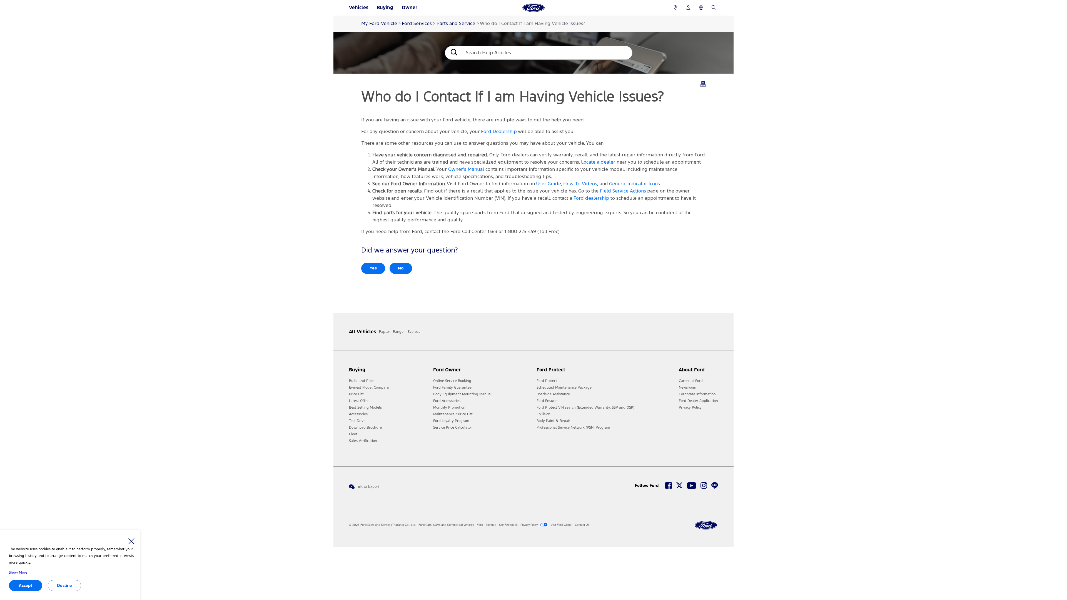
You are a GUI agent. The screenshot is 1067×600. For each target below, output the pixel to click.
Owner (409, 7)
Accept (25, 585)
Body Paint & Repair (553, 421)
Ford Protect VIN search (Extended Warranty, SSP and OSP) (585, 407)
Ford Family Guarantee (452, 387)
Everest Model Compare (369, 387)
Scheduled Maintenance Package (564, 387)
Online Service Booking (452, 381)
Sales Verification (363, 441)
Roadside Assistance (553, 394)
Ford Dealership (499, 132)
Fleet (353, 434)
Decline (64, 585)
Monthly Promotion (449, 407)
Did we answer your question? (409, 250)
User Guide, (549, 184)
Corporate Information (697, 394)
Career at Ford (691, 381)
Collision (543, 414)
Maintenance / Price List (453, 414)
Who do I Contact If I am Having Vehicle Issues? (532, 24)
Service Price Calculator (452, 427)
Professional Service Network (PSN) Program (573, 427)
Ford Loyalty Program (451, 421)
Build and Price (361, 381)
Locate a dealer (598, 162)
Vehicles (358, 7)
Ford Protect (547, 381)
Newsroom (687, 387)
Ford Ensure (547, 401)
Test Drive (357, 421)
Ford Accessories (446, 401)
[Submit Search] (453, 53)
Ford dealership (591, 198)
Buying (385, 7)
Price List (356, 394)
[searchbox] (547, 52)
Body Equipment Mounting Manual (462, 394)
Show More (18, 572)
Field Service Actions (623, 191)
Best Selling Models (365, 407)
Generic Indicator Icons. (635, 184)
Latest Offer (359, 401)
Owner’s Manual (466, 170)
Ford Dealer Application (698, 401)
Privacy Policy (690, 407)
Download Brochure (365, 427)
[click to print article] (703, 85)
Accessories (358, 414)
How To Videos (580, 184)
